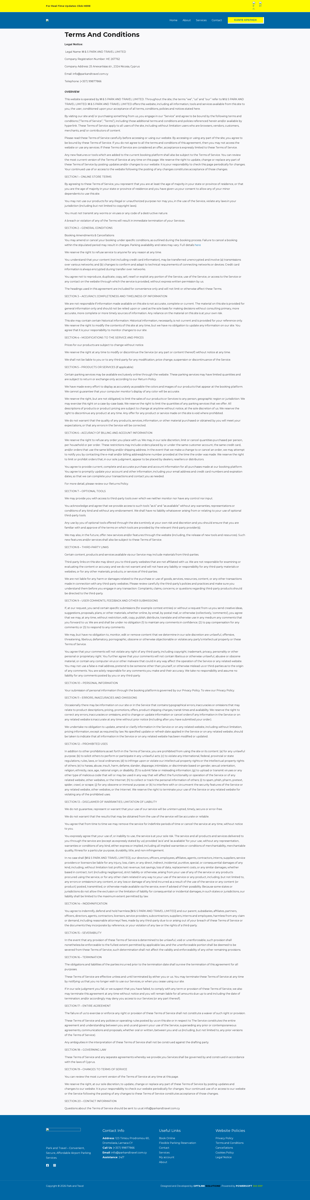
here (198, 245)
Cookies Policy (225, 1152)
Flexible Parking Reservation (177, 1142)
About (163, 1162)
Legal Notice (224, 1157)
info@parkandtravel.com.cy (129, 1152)
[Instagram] (54, 1165)
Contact (164, 1147)
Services (164, 1152)
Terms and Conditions (229, 1142)
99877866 (128, 1147)
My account (166, 1157)
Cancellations (224, 1147)
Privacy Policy (224, 1138)
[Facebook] (47, 1165)
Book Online (167, 1138)
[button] (246, 20)
